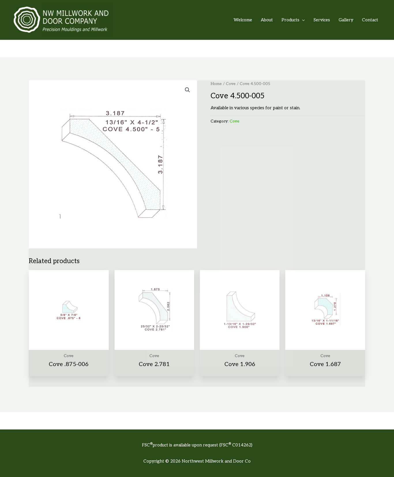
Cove (231, 84)
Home (216, 84)
